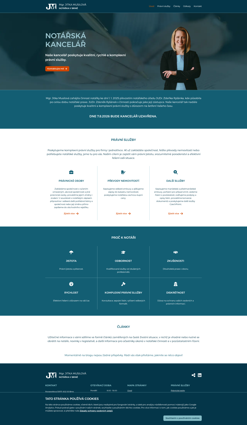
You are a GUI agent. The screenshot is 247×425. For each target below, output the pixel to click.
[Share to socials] (193, 375)
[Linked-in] (200, 375)
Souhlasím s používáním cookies (183, 418)
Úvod (151, 6)
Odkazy (187, 6)
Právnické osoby (178, 390)
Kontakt (198, 6)
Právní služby (163, 6)
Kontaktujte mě (55, 68)
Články (176, 6)
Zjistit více (69, 213)
